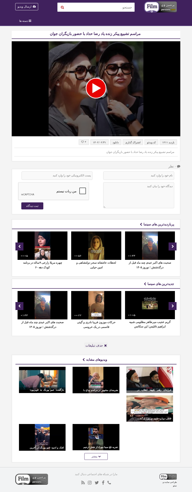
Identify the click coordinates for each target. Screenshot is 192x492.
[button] (96, 88)
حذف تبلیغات (94, 345)
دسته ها (23, 21)
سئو (175, 485)
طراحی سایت (170, 482)
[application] (96, 88)
